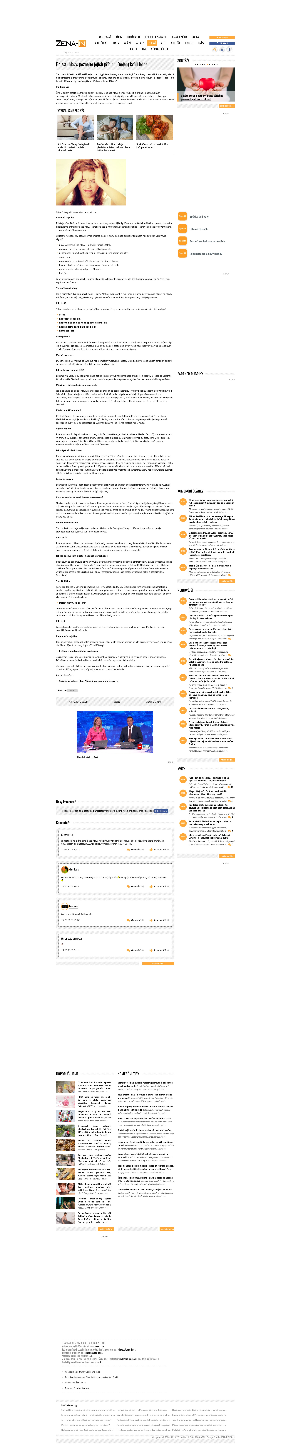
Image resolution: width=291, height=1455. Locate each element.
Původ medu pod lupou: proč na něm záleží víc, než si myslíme (199, 1425)
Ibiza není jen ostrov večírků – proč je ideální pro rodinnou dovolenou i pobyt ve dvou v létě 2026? (88, 1415)
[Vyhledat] (215, 49)
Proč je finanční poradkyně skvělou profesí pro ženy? (85, 1425)
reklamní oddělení (128, 1359)
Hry (144, 49)
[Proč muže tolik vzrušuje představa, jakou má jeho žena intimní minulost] (115, 127)
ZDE (103, 1343)
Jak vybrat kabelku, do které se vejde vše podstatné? (86, 1420)
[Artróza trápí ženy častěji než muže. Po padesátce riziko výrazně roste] (75, 127)
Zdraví (152, 43)
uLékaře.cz (68, 675)
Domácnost (133, 37)
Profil (133, 49)
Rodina (195, 37)
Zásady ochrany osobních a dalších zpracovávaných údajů (91, 1377)
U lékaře (156, 702)
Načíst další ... (158, 963)
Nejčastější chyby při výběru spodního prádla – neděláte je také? (144, 1420)
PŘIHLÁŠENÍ (116, 811)
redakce (100, 1346)
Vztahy (140, 43)
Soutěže (175, 43)
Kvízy (201, 43)
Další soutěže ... (227, 105)
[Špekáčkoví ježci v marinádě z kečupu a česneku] (154, 127)
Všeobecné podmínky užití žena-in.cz (82, 1371)
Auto (163, 43)
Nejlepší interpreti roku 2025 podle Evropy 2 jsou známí (87, 1430)
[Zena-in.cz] (72, 43)
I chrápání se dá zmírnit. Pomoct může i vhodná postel (142, 1410)
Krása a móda (179, 37)
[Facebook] (229, 49)
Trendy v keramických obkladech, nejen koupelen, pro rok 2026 (199, 1420)
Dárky (118, 37)
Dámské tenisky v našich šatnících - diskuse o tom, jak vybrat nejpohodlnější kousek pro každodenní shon (144, 1415)
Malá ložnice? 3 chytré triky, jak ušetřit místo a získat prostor (199, 1430)
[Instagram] (222, 49)
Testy (116, 43)
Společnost (101, 43)
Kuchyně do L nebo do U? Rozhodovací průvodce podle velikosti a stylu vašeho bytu (199, 1415)
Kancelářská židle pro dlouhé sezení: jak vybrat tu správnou (144, 1425)
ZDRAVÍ (72, 690)
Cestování (105, 37)
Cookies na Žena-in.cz (75, 1382)
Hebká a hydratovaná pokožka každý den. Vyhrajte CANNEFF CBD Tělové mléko (203, 97)
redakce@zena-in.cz (126, 1349)
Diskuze (189, 43)
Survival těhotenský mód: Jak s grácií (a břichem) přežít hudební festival (88, 1410)
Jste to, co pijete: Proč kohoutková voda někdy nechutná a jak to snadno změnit (144, 1430)
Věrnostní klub (160, 49)
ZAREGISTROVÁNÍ (101, 811)
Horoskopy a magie (156, 37)
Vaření (127, 43)
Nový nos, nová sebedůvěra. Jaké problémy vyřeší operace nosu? (199, 1410)
